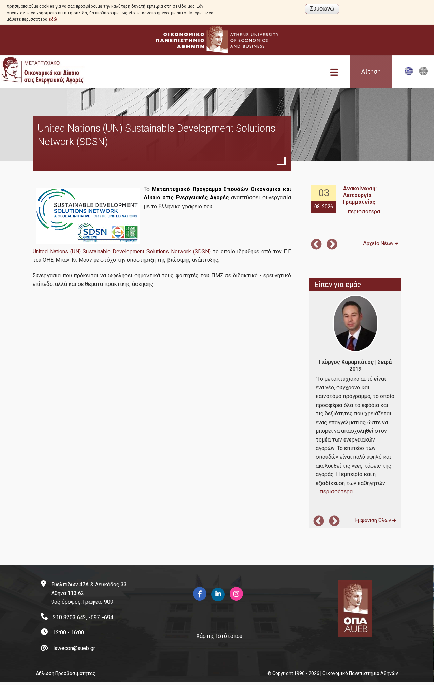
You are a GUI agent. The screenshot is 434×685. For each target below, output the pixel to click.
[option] (355, 200)
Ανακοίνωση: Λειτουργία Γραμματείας (360, 195)
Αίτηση (371, 71)
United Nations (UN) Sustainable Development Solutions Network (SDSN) (122, 251)
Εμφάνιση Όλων (373, 520)
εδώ (52, 19)
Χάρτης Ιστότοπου (219, 636)
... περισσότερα (361, 211)
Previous (316, 245)
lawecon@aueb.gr (74, 648)
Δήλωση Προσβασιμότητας (65, 673)
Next (332, 245)
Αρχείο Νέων (379, 243)
